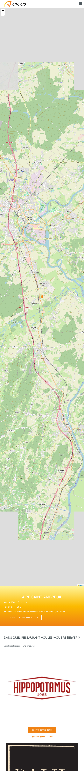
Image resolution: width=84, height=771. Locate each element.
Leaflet (81, 585)
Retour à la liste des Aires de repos (23, 618)
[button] (42, 297)
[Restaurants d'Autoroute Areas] (15, 3)
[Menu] (80, 3)
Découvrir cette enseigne (42, 736)
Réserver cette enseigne (42, 730)
